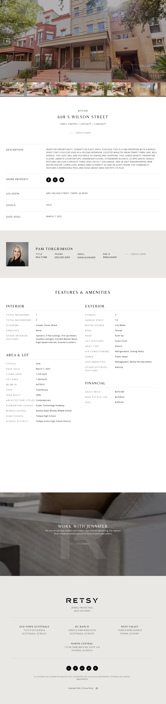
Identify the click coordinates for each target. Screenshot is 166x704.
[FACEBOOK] (75, 668)
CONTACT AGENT (138, 254)
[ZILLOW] (88, 668)
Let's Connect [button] (83, 544)
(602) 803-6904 (62, 257)
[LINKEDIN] (82, 668)
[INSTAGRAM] (68, 668)
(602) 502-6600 (82, 610)
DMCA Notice (82, 679)
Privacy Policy (87, 688)
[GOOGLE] (95, 668)
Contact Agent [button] (83, 133)
